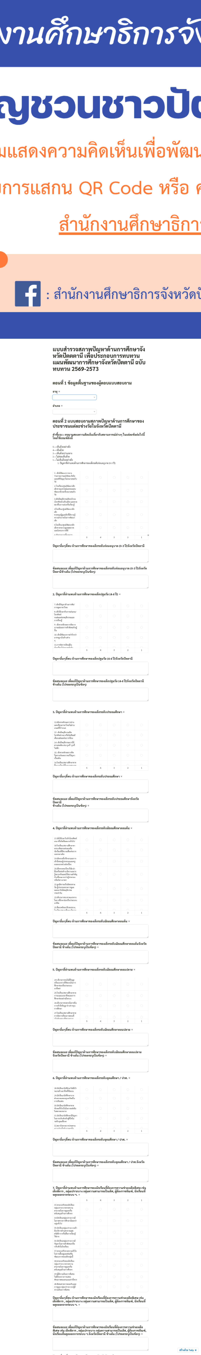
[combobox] (74, 397)
